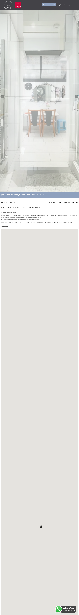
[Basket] (59, 5)
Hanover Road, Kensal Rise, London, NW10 (22, 195)
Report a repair (48, 5)
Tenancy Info (70, 202)
